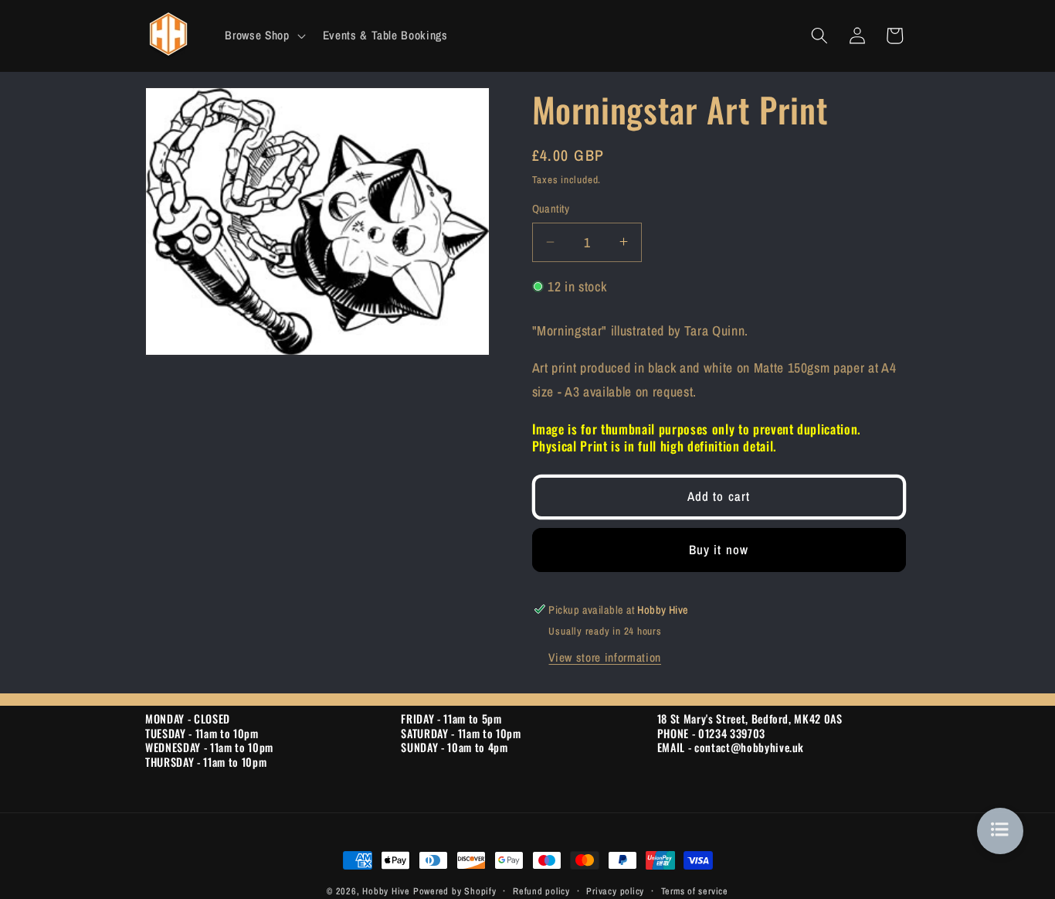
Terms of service (694, 890)
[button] (263, 35)
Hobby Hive (386, 890)
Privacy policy (615, 890)
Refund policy (541, 890)
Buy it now (718, 548)
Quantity (551, 208)
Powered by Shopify (455, 890)
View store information (604, 657)
